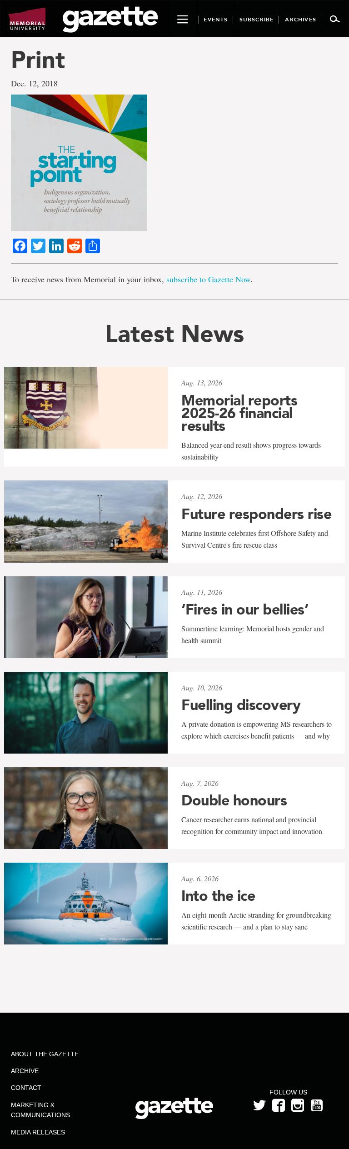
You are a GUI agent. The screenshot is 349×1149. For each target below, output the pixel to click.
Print (38, 59)
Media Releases (38, 1132)
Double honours (234, 800)
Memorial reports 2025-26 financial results (239, 413)
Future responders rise (256, 514)
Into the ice (218, 895)
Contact (26, 1087)
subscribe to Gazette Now (208, 279)
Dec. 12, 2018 (34, 83)
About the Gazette (45, 1054)
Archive (25, 1070)
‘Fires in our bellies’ (244, 609)
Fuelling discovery (240, 705)
